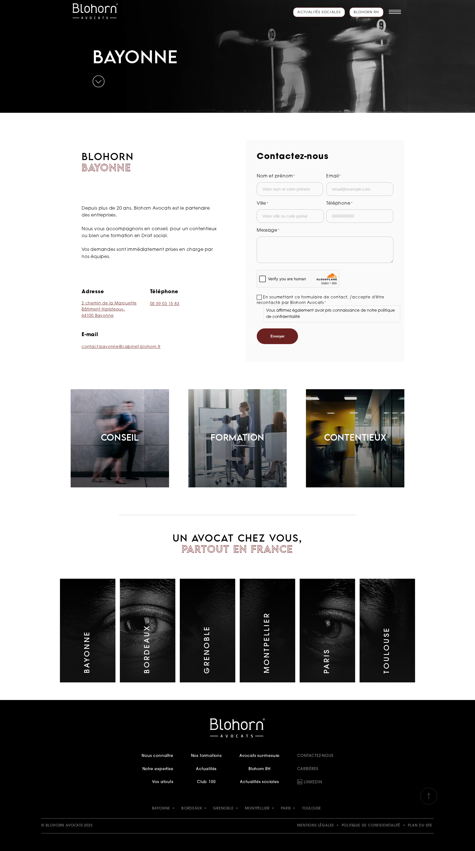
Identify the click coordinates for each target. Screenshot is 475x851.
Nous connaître (157, 756)
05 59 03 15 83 (164, 304)
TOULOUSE (311, 808)
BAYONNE (161, 808)
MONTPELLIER (257, 808)
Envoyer (277, 336)
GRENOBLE (223, 808)
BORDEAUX (191, 808)
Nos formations (206, 756)
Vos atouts (162, 782)
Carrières (307, 769)
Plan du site (420, 825)
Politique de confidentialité (371, 825)
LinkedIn (313, 782)
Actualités (206, 769)
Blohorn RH (366, 12)
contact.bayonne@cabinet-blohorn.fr (121, 347)
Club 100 (206, 782)
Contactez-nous (315, 756)
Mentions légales (315, 825)
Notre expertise (157, 769)
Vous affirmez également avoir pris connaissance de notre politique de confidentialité (330, 314)
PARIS (286, 808)
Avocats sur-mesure (259, 756)
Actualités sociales (319, 12)
